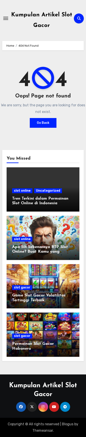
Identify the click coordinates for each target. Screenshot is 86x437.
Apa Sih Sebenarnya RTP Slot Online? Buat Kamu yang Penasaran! (40, 252)
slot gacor (22, 287)
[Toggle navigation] (5, 18)
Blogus (67, 424)
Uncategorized (48, 191)
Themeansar (42, 430)
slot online (22, 191)
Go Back (43, 123)
